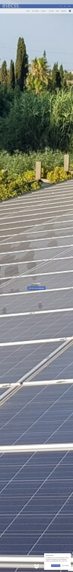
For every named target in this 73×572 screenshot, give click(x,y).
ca (65, 6)
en (69, 6)
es (60, 6)
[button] (44, 10)
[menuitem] (28, 10)
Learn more (64, 561)
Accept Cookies (56, 565)
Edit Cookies (65, 565)
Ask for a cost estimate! (36, 288)
